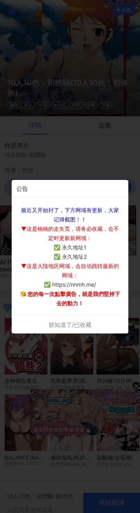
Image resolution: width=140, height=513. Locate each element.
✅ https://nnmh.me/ (70, 284)
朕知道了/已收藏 (70, 324)
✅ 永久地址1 (70, 247)
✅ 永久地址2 (70, 256)
